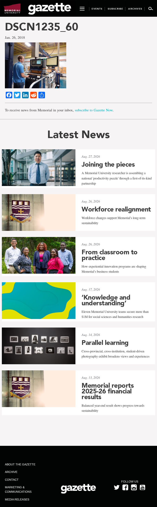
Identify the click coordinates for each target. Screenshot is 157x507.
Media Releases (17, 499)
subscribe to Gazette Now (94, 109)
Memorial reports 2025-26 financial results (108, 391)
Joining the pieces (108, 164)
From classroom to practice (110, 255)
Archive (11, 472)
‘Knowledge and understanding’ (106, 300)
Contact (12, 479)
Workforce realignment (116, 209)
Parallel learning (105, 342)
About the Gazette (20, 464)
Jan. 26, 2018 (15, 37)
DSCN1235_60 (41, 26)
